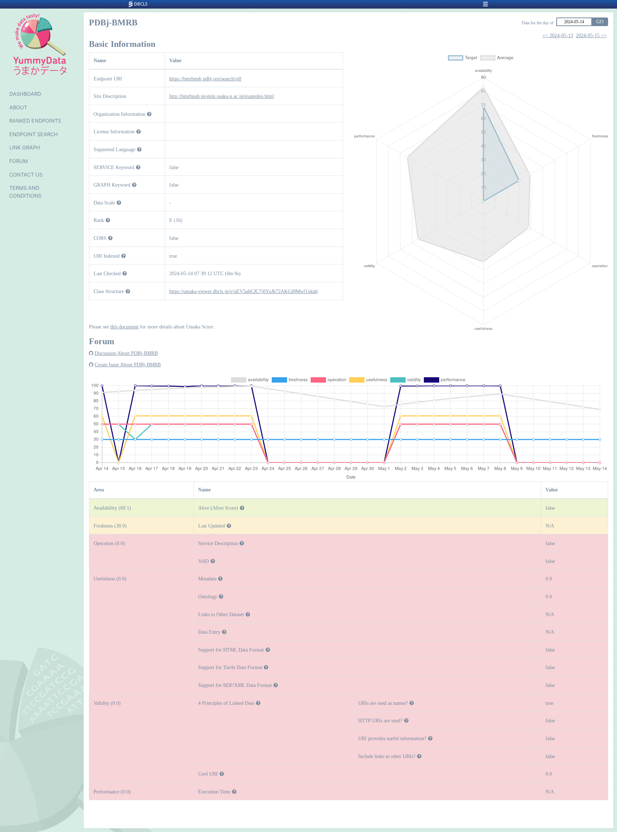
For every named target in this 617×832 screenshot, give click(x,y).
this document (124, 327)
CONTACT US (25, 175)
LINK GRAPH (24, 147)
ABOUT (18, 107)
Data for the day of (537, 22)
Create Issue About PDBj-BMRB (128, 364)
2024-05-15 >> (591, 35)
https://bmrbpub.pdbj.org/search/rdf (205, 78)
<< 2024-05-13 (557, 35)
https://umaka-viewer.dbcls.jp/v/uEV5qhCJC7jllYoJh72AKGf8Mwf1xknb (243, 291)
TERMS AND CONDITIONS (25, 192)
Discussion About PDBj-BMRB (126, 353)
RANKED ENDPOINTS (35, 121)
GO (599, 21)
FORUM (18, 161)
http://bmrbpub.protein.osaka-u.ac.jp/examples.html (221, 96)
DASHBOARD (25, 94)
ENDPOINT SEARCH (33, 134)
